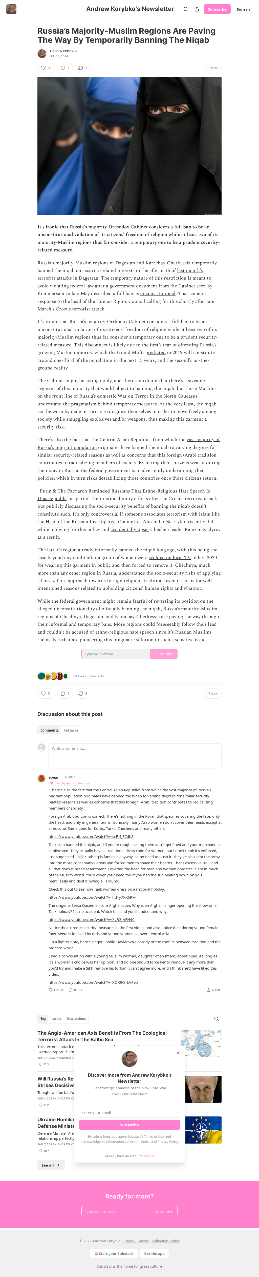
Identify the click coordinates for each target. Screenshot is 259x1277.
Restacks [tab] (70, 730)
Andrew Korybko (63, 51)
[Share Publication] (197, 9)
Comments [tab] (49, 730)
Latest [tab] (56, 1018)
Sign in (243, 9)
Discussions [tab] (76, 1018)
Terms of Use (154, 1136)
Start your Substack (116, 1253)
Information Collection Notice (128, 1141)
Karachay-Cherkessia (167, 263)
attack (97, 309)
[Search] (186, 9)
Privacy (129, 1241)
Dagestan (125, 263)
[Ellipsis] (219, 777)
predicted (155, 352)
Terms (143, 1241)
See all (47, 1165)
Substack (104, 1266)
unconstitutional (158, 293)
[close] (178, 1053)
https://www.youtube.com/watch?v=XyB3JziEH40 (92, 919)
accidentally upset (130, 529)
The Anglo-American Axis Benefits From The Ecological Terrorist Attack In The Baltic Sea (102, 1036)
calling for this (162, 301)
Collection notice (166, 1241)
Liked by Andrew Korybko (71, 783)
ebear (53, 777)
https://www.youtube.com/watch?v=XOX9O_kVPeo (93, 982)
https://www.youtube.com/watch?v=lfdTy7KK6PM (92, 897)
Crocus (63, 309)
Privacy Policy (168, 1141)
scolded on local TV (170, 557)
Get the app (154, 1253)
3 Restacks (96, 676)
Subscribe (217, 9)
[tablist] (59, 730)
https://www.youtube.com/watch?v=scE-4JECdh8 (91, 836)
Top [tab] (43, 1018)
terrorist (81, 309)
